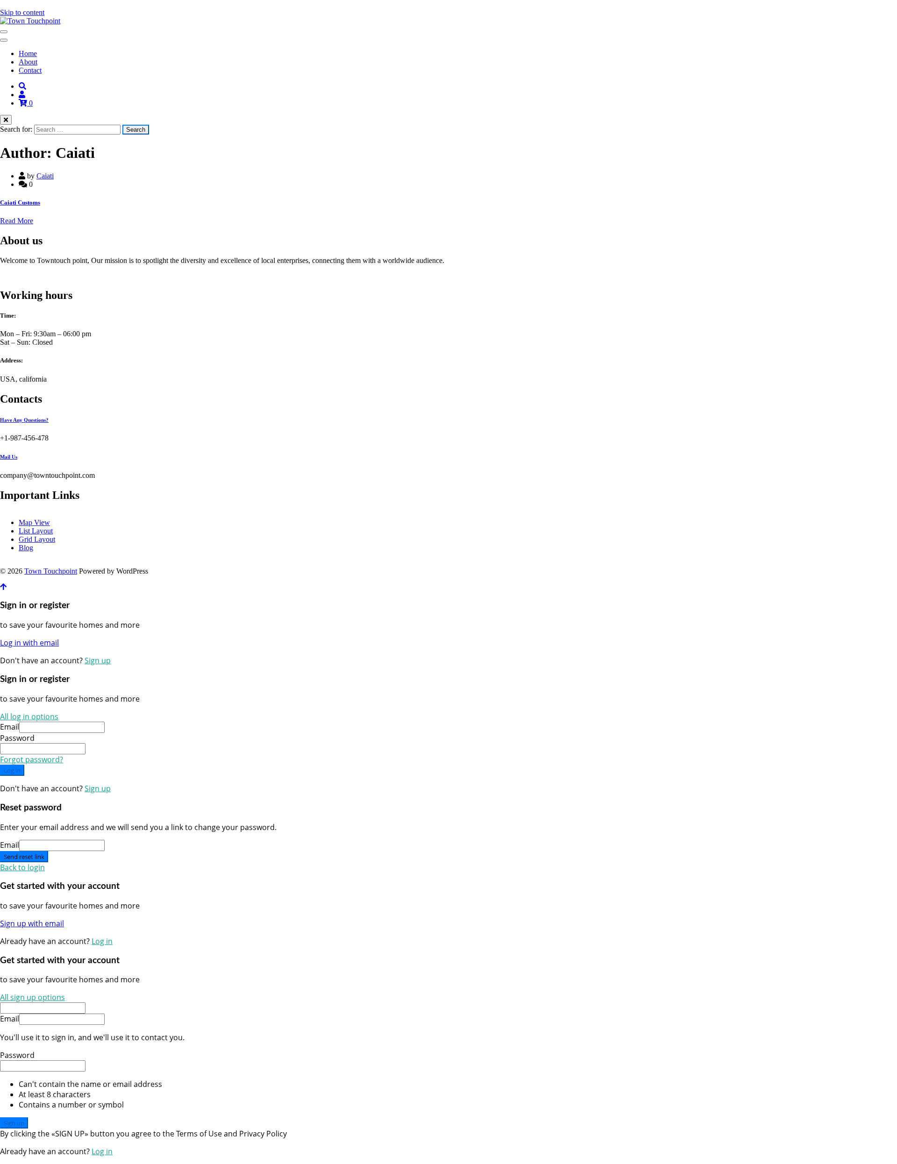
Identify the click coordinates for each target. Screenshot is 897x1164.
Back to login (22, 867)
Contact (30, 70)
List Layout (36, 531)
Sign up (98, 660)
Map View (34, 522)
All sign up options (32, 997)
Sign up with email (32, 923)
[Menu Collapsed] (3, 31)
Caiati (45, 176)
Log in (12, 770)
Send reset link (24, 856)
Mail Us (8, 457)
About (28, 62)
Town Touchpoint (50, 571)
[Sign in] (22, 95)
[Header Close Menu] (3, 40)
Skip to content (22, 12)
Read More (16, 221)
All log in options (29, 716)
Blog (26, 548)
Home (28, 53)
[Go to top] (3, 587)
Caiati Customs (20, 202)
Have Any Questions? (24, 420)
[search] (22, 86)
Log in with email (29, 643)
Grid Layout (37, 539)
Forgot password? (31, 759)
